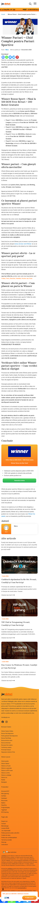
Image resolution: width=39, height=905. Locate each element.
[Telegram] (13, 57)
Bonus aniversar (6, 742)
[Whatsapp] (6, 57)
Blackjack (4, 782)
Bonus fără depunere (7, 733)
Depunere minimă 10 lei (8, 752)
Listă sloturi (4, 844)
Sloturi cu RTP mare (7, 770)
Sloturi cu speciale (6, 768)
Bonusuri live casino (7, 745)
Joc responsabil (5, 830)
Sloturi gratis (5, 761)
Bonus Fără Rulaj (6, 738)
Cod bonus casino (6, 747)
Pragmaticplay (5, 807)
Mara (7, 49)
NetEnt (3, 803)
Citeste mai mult (6, 595)
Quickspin (4, 798)
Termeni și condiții (6, 840)
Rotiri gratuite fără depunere (9, 736)
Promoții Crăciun (6, 749)
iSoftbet (3, 796)
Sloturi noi (4, 777)
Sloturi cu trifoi (5, 773)
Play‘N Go (4, 805)
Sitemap (3, 842)
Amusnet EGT (5, 791)
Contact (3, 823)
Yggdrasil (4, 810)
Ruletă (3, 780)
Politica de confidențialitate (9, 837)
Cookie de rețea (5, 835)
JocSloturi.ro (4, 855)
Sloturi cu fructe (5, 766)
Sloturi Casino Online (7, 731)
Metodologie (5, 826)
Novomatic (4, 800)
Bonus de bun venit (6, 740)
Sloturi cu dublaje (6, 775)
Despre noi (4, 821)
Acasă (3, 14)
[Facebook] (3, 57)
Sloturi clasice (5, 763)
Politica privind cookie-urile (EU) (10, 833)
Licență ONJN (5, 828)
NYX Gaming (5, 812)
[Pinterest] (17, 57)
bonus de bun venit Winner (23, 244)
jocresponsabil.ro (22, 888)
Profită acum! (29, 897)
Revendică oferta (19, 480)
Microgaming (5, 793)
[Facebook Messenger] (10, 57)
